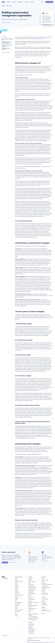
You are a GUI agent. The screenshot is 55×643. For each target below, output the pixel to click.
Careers (43, 600)
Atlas (16, 580)
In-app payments (31, 590)
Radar (16, 608)
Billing (16, 583)
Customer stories (45, 580)
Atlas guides (9, 5)
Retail (29, 611)
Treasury (16, 615)
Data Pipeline (17, 592)
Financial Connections (19, 594)
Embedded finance (31, 586)
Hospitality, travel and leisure (33, 602)
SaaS (29, 596)
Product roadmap (45, 599)
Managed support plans (46, 610)
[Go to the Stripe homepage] (3, 577)
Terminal (16, 614)
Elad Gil (46, 13)
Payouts (16, 606)
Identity (16, 596)
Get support (44, 609)
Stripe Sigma (17, 611)
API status (30, 627)
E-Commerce (30, 584)
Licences (43, 590)
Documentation (31, 624)
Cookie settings (45, 593)
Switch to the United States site (34, 640)
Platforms (30, 594)
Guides (3, 5)
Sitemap (43, 591)
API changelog (31, 628)
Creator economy (31, 599)
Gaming (29, 600)
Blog (42, 581)
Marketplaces (30, 592)
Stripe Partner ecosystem (33, 618)
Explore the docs (45, 560)
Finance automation (32, 587)
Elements (17, 593)
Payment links (17, 603)
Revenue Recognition (19, 609)
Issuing (16, 599)
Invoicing (16, 597)
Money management (32, 593)
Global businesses (31, 589)
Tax (15, 612)
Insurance (30, 603)
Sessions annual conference (47, 584)
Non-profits (30, 606)
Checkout (17, 586)
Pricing (32, 1)
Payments (17, 605)
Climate (16, 587)
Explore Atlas (31, 562)
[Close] (53, 637)
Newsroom (44, 601)
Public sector (30, 609)
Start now (4, 562)
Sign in (42, 1)
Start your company (6, 22)
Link (16, 600)
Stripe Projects (31, 631)
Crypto (16, 590)
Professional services (32, 608)
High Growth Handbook (47, 22)
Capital (16, 584)
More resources (45, 594)
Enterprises (30, 578)
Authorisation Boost (19, 581)
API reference (31, 625)
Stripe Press (44, 603)
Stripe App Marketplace (32, 616)
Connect (16, 589)
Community (44, 583)
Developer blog (31, 632)
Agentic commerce (32, 581)
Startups (30, 580)
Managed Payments (18, 602)
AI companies (30, 597)
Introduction (4, 36)
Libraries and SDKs (31, 630)
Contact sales (49, 1)
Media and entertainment (33, 605)
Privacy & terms (45, 586)
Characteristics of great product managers (6, 42)
